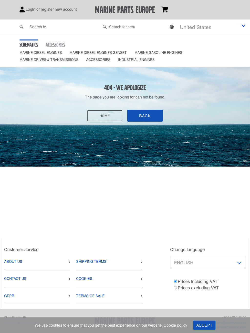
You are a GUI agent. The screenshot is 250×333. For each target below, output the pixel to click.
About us (13, 261)
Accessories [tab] (55, 45)
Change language (187, 249)
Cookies (84, 278)
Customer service (21, 249)
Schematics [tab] (29, 45)
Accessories (98, 59)
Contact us (15, 278)
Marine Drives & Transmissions (49, 59)
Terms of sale (90, 295)
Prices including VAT (198, 281)
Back (145, 115)
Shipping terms (91, 261)
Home (105, 115)
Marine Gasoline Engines (158, 52)
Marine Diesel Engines (41, 52)
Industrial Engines (136, 59)
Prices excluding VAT (198, 287)
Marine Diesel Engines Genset (98, 52)
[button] (45, 52)
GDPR (9, 295)
